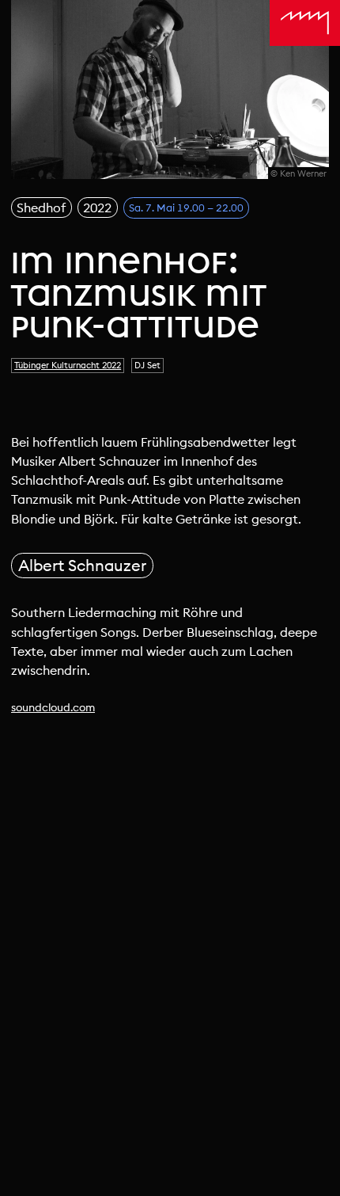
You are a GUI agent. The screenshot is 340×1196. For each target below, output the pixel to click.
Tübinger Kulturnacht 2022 (67, 365)
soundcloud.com (53, 707)
